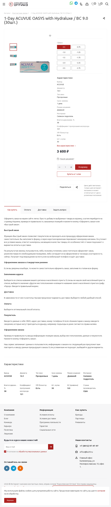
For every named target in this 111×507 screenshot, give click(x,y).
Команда (8, 422)
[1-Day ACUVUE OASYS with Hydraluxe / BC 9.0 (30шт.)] (34, 66)
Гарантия (44, 426)
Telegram (13, 468)
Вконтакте (6, 468)
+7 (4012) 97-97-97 (89, 446)
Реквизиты (80, 422)
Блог (6, 418)
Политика (8, 430)
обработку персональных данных (33, 451)
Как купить (81, 410)
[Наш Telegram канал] (76, 4)
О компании (9, 415)
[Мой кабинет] (87, 4)
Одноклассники (20, 468)
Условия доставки (48, 418)
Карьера (7, 426)
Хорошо (10, 500)
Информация (46, 410)
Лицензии (8, 434)
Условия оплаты (47, 415)
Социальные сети (48, 430)
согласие (101, 491)
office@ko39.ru (86, 452)
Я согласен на (27, 451)
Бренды (79, 415)
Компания (9, 410)
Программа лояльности (50, 422)
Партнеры (79, 418)
